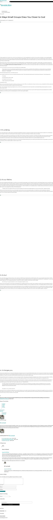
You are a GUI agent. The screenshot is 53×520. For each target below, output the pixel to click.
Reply (8, 452)
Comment (2, 484)
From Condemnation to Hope (6, 438)
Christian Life (10, 20)
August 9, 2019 (4, 452)
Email (1, 487)
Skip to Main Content (3, 0)
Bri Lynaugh (3, 20)
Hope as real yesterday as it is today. (7, 439)
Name (1, 486)
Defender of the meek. (5, 440)
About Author (4, 412)
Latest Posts (4, 413)
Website (1, 489)
